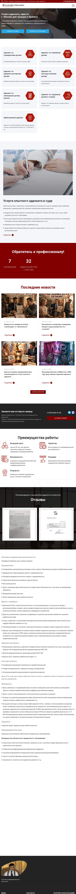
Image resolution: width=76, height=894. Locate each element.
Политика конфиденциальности (10, 879)
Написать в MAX (13, 31)
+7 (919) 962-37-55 (69, 1)
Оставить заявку (61, 418)
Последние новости (38, 287)
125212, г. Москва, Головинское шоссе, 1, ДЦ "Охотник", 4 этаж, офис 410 (24, 1)
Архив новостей (38, 392)
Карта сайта (4, 881)
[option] (38, 23)
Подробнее (7, 235)
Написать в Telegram (37, 31)
